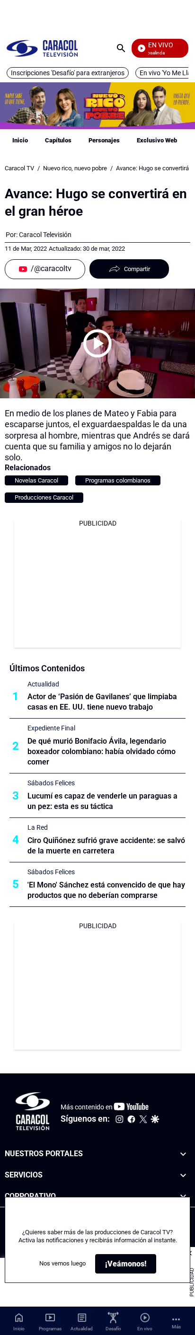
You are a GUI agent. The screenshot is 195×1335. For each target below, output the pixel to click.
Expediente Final (51, 728)
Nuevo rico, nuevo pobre (75, 168)
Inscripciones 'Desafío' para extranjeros (67, 73)
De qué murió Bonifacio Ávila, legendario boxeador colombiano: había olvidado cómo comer (101, 751)
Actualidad (43, 684)
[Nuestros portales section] (183, 1154)
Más (176, 1326)
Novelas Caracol (36, 480)
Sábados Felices (51, 783)
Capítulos (58, 140)
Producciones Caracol (44, 497)
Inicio (20, 140)
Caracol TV (19, 168)
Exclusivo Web (157, 140)
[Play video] (97, 343)
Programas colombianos (118, 480)
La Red (37, 827)
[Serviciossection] (183, 1175)
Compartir (137, 268)
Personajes (104, 140)
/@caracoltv (51, 268)
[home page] (42, 48)
